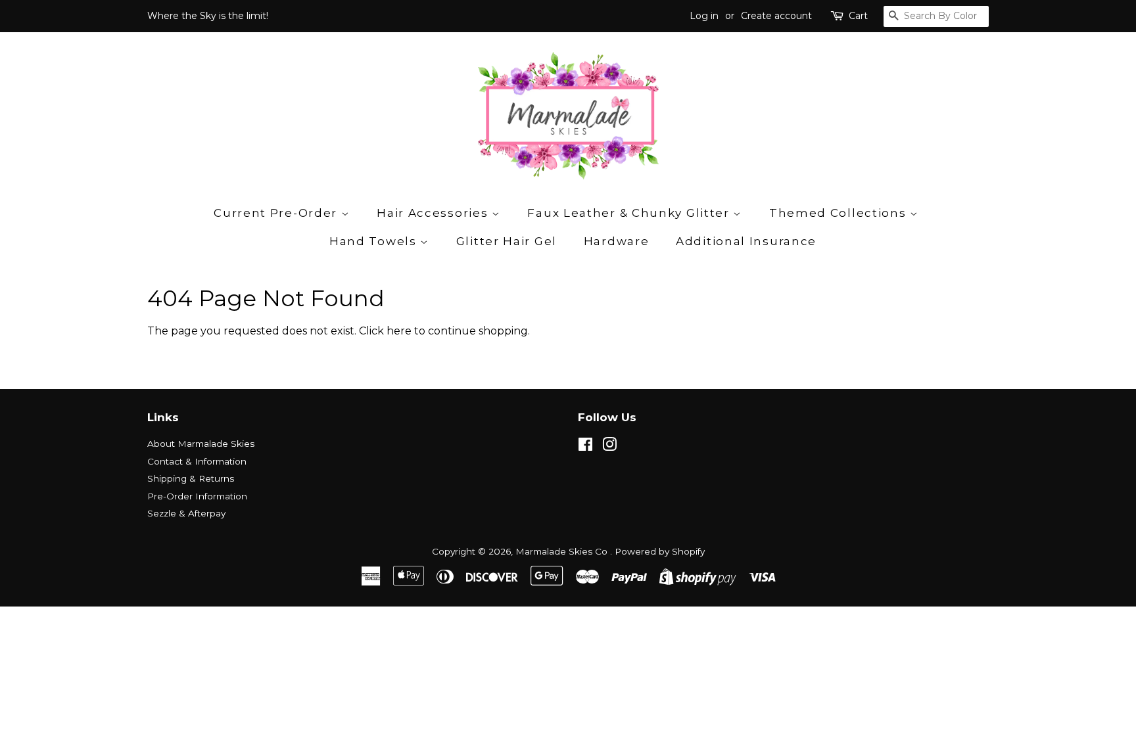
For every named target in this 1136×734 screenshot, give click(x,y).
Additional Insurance (746, 241)
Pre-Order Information (197, 496)
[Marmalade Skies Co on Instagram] (609, 447)
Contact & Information (197, 461)
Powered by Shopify (660, 551)
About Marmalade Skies (200, 443)
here (399, 331)
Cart (858, 16)
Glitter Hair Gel (506, 241)
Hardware (617, 241)
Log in (704, 16)
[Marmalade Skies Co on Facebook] (585, 447)
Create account (776, 16)
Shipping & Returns (190, 478)
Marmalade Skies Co (562, 551)
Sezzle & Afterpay (186, 513)
